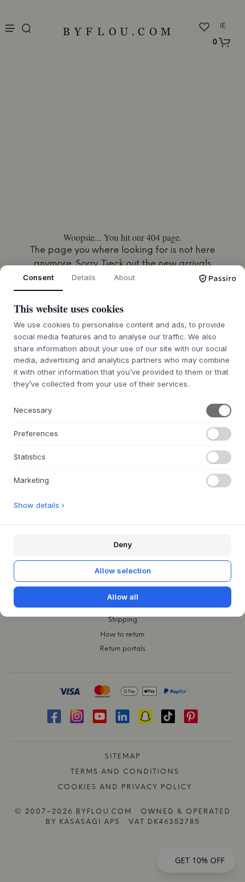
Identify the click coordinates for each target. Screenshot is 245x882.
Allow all (122, 596)
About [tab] (124, 277)
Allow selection (123, 570)
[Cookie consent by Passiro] (217, 278)
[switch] (218, 410)
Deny (122, 544)
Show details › (39, 505)
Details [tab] (84, 277)
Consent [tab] (38, 277)
